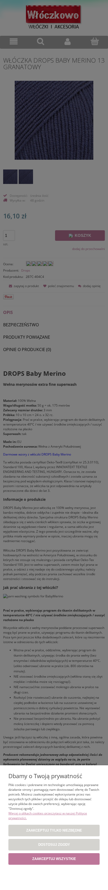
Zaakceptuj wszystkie (54, 859)
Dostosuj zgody (54, 845)
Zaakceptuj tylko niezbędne (54, 830)
